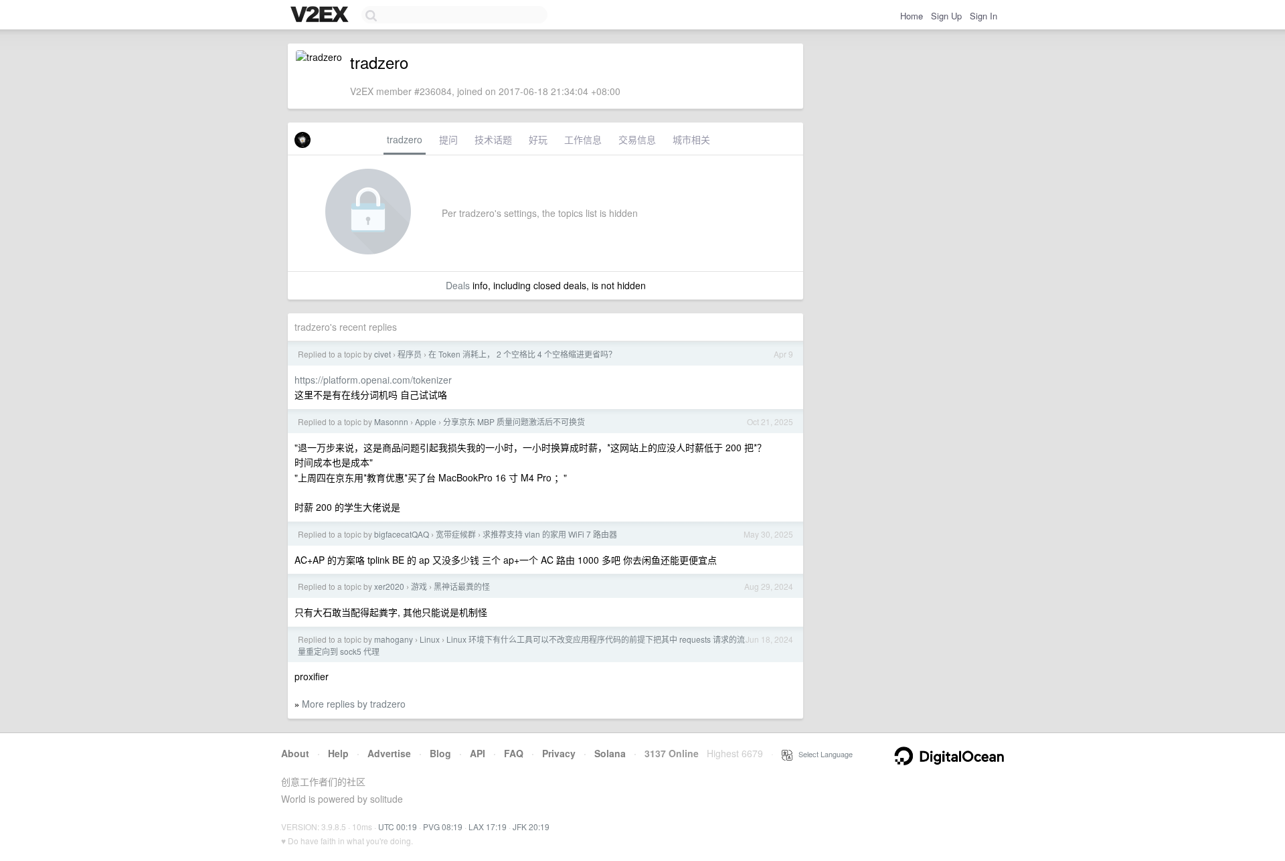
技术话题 (493, 139)
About (295, 753)
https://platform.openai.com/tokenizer (373, 379)
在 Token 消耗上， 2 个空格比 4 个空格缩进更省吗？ (522, 354)
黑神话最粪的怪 (462, 586)
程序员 (410, 354)
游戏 (419, 586)
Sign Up (946, 15)
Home (911, 15)
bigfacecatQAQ (401, 534)
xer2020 (389, 586)
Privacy (559, 753)
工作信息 (583, 139)
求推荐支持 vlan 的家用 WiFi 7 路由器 (550, 534)
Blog (440, 753)
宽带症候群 (456, 534)
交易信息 (637, 139)
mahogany (393, 639)
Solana (610, 753)
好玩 (538, 139)
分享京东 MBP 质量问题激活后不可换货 (514, 421)
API (477, 753)
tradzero (404, 139)
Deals (458, 285)
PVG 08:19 (442, 826)
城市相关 (691, 139)
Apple (425, 421)
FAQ (513, 753)
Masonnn (391, 421)
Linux (430, 639)
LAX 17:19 (487, 826)
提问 (448, 139)
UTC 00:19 (397, 826)
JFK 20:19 (531, 826)
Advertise (389, 753)
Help (338, 753)
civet (382, 354)
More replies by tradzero (354, 703)
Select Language (822, 754)
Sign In (983, 15)
